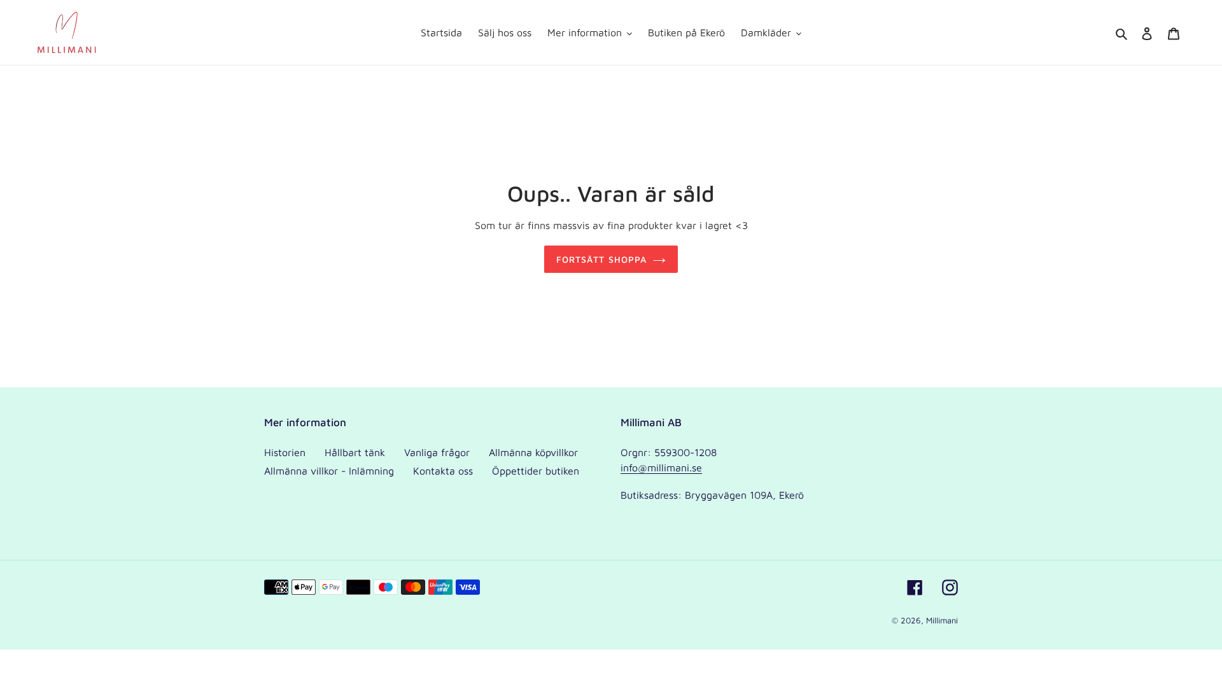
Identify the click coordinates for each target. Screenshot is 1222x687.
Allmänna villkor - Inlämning (329, 470)
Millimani (942, 620)
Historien (285, 452)
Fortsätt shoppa (601, 259)
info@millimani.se (661, 467)
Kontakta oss (443, 470)
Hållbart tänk (355, 452)
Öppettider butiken (535, 470)
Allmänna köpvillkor (533, 452)
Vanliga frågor (437, 452)
